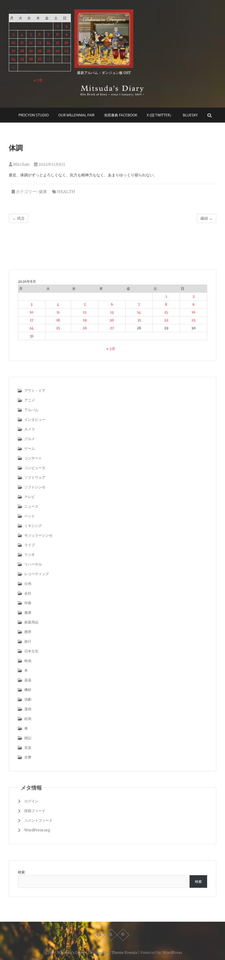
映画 (27, 661)
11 (22, 42)
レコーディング (36, 574)
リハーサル (33, 564)
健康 (43, 191)
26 (31, 59)
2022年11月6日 (51, 164)
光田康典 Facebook (120, 115)
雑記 (27, 738)
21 (48, 51)
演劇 (27, 699)
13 (39, 42)
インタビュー (34, 419)
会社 (27, 593)
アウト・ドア (34, 390)
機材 (27, 689)
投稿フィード (34, 811)
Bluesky (190, 115)
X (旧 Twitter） (160, 115)
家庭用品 (31, 622)
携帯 (27, 632)
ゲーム (29, 448)
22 (57, 51)
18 (22, 51)
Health (66, 191)
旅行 (27, 641)
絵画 (27, 718)
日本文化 (31, 651)
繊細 (206, 218)
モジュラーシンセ (38, 535)
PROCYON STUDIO (33, 115)
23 (66, 51)
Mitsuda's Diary (71, 952)
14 (48, 42)
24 (13, 59)
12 (31, 42)
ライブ (29, 545)
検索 (21, 872)
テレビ (29, 496)
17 (13, 51)
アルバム (31, 410)
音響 (27, 757)
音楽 (27, 747)
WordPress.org (37, 830)
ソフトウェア (34, 477)
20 (40, 51)
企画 (27, 583)
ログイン (31, 801)
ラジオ (29, 554)
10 (13, 42)
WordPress (172, 952)
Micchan (21, 164)
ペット (29, 516)
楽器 (27, 680)
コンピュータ (34, 468)
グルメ (29, 439)
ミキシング (33, 525)
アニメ (29, 400)
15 (57, 42)
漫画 (27, 709)
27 (40, 59)
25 (22, 59)
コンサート (33, 458)
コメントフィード (38, 820)
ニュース (31, 506)
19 (31, 51)
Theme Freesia (124, 952)
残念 (18, 218)
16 (66, 42)
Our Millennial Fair (76, 115)
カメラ (29, 429)
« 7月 (38, 80)
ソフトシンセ (34, 487)
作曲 (27, 603)
